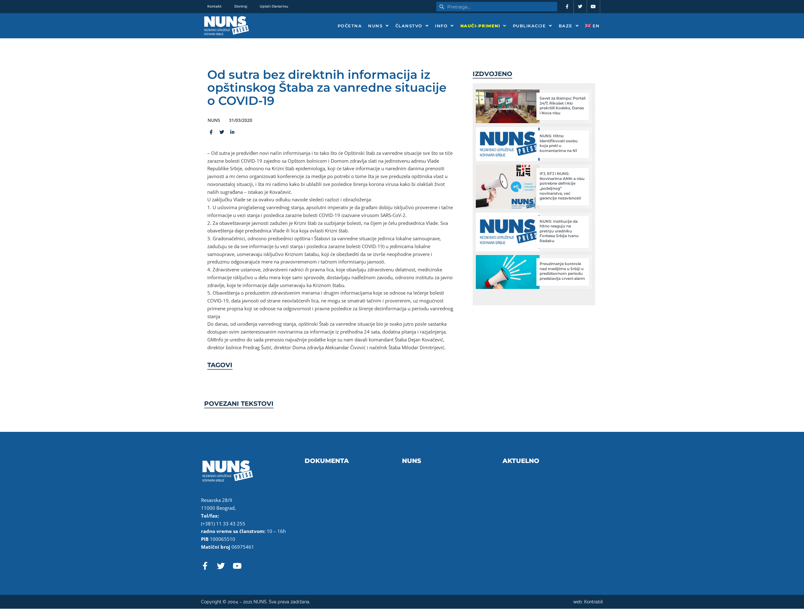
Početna (350, 25)
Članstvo (408, 25)
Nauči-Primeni (480, 25)
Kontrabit (593, 601)
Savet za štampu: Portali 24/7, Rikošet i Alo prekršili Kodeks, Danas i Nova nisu (562, 105)
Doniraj (240, 6)
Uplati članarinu (274, 6)
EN (595, 25)
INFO (441, 25)
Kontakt (214, 6)
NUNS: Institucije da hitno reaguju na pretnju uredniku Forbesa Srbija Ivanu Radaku (559, 231)
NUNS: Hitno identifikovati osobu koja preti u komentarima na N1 (559, 143)
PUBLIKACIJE (529, 25)
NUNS (375, 25)
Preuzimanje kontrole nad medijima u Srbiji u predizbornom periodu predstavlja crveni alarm (562, 271)
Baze (566, 25)
